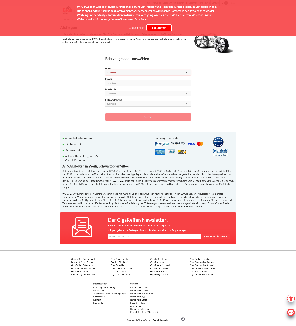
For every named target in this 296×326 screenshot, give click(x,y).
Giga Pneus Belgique (120, 259)
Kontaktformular (160, 319)
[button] (291, 298)
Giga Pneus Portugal (160, 265)
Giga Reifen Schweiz (159, 259)
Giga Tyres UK (117, 265)
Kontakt (97, 299)
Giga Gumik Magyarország (202, 268)
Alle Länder (135, 306)
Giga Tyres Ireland (158, 271)
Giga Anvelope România (201, 274)
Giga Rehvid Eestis (198, 271)
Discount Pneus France (82, 262)
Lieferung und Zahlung (104, 287)
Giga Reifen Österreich (82, 265)
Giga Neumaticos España (83, 268)
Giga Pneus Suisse (158, 262)
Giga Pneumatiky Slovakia (202, 262)
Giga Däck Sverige (79, 271)
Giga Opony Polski (159, 268)
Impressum (98, 290)
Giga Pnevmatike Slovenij (202, 265)
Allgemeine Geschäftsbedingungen (109, 293)
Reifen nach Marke (139, 287)
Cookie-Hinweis (105, 6)
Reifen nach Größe (139, 290)
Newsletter (98, 302)
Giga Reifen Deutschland (83, 259)
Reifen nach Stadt (138, 299)
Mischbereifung (137, 302)
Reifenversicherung (139, 309)
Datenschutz (99, 296)
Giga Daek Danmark (120, 274)
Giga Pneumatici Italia (121, 268)
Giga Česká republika (200, 259)
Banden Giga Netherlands (83, 274)
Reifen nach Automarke (141, 293)
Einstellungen (136, 27)
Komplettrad (187, 206)
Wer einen (67, 193)
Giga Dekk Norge (119, 271)
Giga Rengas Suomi (159, 274)
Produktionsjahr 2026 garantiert (145, 312)
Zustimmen (159, 28)
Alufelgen (118, 181)
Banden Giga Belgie (120, 262)
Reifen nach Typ (137, 296)
